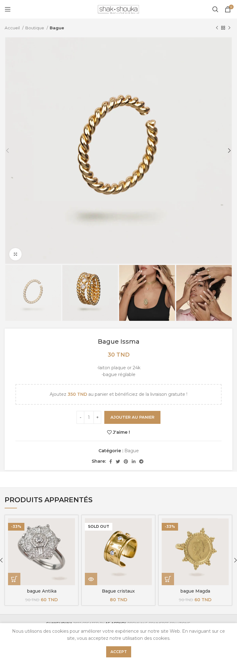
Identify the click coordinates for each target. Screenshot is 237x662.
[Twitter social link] (118, 461)
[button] (14, 579)
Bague (57, 27)
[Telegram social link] (141, 461)
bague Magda (195, 591)
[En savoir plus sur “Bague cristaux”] (91, 579)
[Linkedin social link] (133, 461)
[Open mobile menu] (8, 9)
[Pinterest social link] (126, 461)
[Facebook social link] (110, 461)
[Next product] (229, 28)
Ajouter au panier (132, 417)
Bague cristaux (118, 591)
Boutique (35, 27)
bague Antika (41, 591)
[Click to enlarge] (15, 254)
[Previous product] (217, 28)
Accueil (13, 27)
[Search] (215, 9)
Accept (118, 651)
